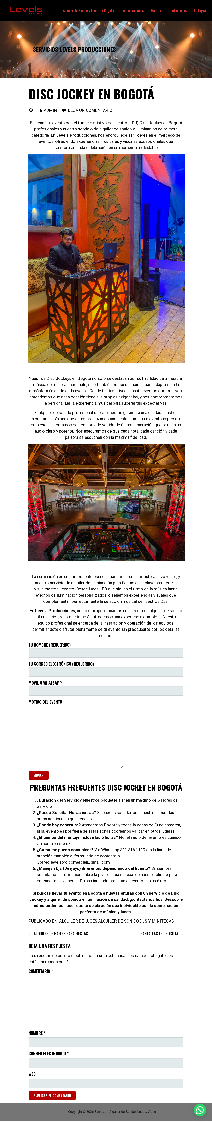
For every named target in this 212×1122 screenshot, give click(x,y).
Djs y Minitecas (157, 921)
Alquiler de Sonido (118, 921)
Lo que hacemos (133, 10)
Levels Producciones (76, 135)
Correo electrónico (49, 1053)
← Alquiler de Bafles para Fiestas (58, 933)
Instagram (201, 10)
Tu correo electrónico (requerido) (61, 664)
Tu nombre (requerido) (50, 645)
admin (50, 110)
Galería (156, 10)
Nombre (37, 1033)
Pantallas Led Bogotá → (162, 933)
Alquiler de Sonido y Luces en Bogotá (88, 10)
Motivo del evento (45, 702)
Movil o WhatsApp (45, 683)
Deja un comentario (90, 110)
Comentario (41, 971)
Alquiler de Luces (78, 921)
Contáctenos (178, 10)
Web (32, 1074)
